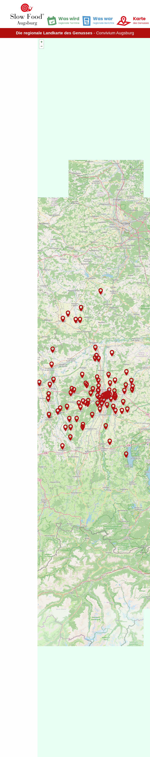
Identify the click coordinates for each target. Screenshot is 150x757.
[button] (115, 411)
